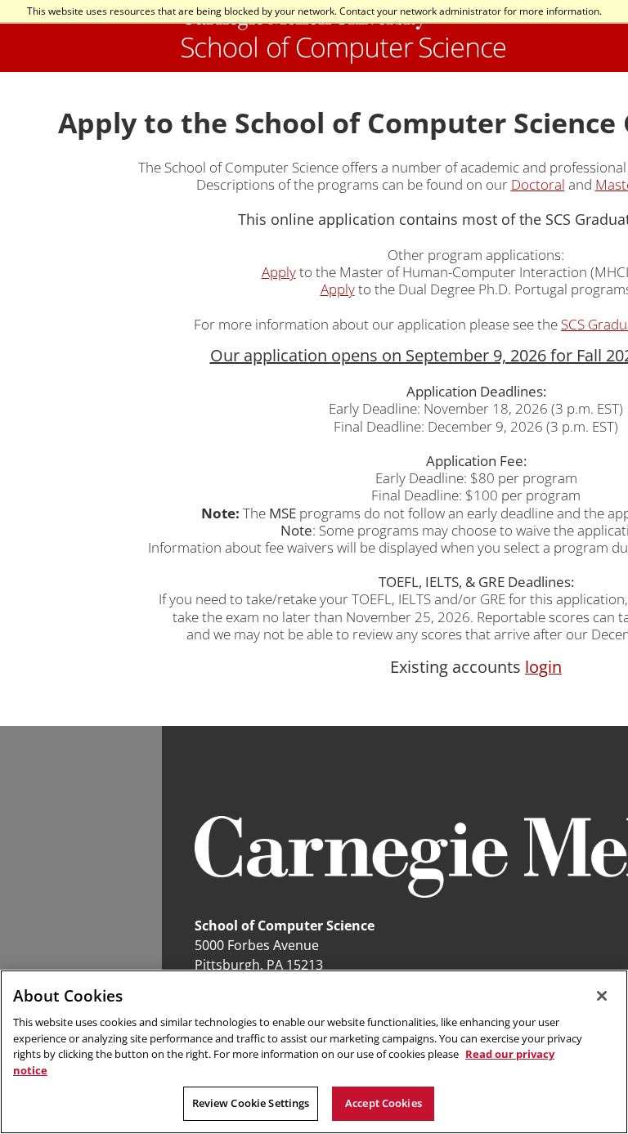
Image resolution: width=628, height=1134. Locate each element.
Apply (279, 271)
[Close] (602, 996)
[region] (314, 1052)
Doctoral (538, 184)
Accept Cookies (383, 1103)
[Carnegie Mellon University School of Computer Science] (343, 36)
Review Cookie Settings (251, 1103)
